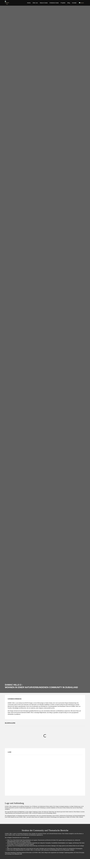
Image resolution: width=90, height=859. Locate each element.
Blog (68, 3)
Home (29, 3)
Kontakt (74, 3)
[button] (6, 736)
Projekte (63, 3)
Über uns (35, 3)
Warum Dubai (44, 3)
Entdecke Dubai (54, 3)
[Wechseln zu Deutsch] (81, 3)
